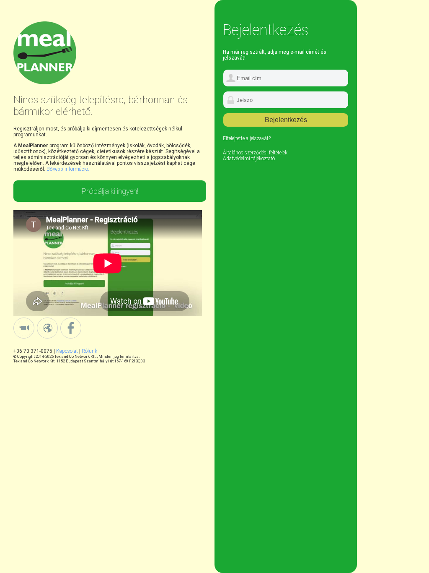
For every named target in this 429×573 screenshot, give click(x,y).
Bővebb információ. (68, 169)
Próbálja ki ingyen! (110, 191)
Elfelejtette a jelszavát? (247, 138)
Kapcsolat (67, 351)
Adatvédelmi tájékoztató (249, 158)
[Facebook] (70, 337)
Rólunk (89, 351)
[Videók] (24, 337)
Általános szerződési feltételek (255, 153)
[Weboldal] (48, 337)
